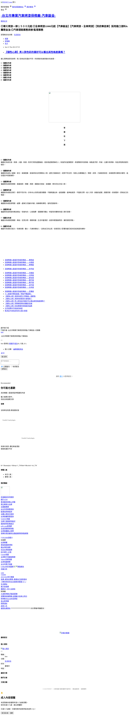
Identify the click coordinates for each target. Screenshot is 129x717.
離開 (11, 713)
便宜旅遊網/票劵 (6, 545)
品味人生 (4, 606)
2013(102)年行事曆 (7, 577)
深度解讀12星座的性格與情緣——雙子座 (19, 282)
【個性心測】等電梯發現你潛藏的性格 (18, 303)
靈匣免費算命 (5, 608)
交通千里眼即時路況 (8, 521)
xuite (2, 573)
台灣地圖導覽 (5, 562)
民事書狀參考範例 (7, 497)
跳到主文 (4, 21)
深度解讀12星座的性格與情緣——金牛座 (19, 285)
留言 (16, 343)
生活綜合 (17, 35)
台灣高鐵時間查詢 (7, 516)
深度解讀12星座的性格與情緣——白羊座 (19, 287)
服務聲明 (83, 689)
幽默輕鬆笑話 (18, 349)
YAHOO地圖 (5, 519)
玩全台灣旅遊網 (6, 550)
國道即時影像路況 (7, 524)
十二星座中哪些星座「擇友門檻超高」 (18, 294)
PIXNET (49, 689)
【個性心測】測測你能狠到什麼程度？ (18, 299)
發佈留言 (4, 369)
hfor (2, 332)
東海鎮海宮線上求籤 (8, 502)
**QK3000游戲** (7, 537)
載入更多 (4, 356)
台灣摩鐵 (4, 542)
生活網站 (4, 584)
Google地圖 (5, 554)
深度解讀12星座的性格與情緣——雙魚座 (19, 260)
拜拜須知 (4, 603)
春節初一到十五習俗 (8, 589)
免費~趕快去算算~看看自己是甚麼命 (14, 579)
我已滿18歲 (5, 713)
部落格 (7, 41)
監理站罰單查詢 (6, 511)
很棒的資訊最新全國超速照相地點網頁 (14, 533)
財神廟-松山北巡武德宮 (9, 599)
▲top (2, 353)
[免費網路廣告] (20, 566)
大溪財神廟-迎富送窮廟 (9, 594)
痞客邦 (11, 343)
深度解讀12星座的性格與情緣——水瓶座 (19, 262)
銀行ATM (4, 499)
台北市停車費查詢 (7, 509)
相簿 (6, 39)
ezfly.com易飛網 (6, 526)
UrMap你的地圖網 (7, 566)
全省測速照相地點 (7, 528)
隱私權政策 (76, 689)
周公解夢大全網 (6, 504)
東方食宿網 (5, 586)
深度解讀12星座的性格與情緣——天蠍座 (19, 273)
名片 (6, 43)
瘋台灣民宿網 (5, 547)
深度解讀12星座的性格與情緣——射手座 (19, 269)
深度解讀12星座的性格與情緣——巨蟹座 (19, 291)
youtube (3, 574)
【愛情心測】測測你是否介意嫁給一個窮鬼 (20, 296)
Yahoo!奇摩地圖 (6, 559)
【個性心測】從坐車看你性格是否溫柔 (18, 306)
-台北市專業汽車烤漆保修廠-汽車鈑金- (28, 15)
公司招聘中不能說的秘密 (14, 308)
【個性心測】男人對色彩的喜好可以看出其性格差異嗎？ (35, 52)
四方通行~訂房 (6, 552)
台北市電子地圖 (6, 564)
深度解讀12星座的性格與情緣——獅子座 (19, 280)
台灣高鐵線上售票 (7, 531)
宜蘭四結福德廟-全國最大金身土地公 (14, 596)
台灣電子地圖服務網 (8, 557)
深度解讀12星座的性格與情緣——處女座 (19, 278)
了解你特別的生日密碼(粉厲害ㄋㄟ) (13, 582)
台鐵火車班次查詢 (7, 514)
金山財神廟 (5, 601)
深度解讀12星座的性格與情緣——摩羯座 (19, 265)
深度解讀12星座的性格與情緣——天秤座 (19, 275)
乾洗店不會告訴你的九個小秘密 (16, 311)
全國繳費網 (5, 507)
